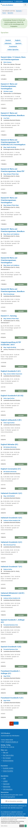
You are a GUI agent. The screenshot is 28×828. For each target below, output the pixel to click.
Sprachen (10, 13)
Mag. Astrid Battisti (9, 496)
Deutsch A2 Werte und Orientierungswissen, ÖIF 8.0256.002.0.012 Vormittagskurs (13, 142)
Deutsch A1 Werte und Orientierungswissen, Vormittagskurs (9, 86)
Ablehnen (22, 826)
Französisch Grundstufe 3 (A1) (12, 698)
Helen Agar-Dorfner (9, 398)
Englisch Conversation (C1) (11, 469)
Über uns (5, 752)
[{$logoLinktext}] (7, 5)
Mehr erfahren (4, 826)
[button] (14, 801)
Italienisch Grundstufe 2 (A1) (11, 493)
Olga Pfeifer (6, 676)
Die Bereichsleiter (8, 760)
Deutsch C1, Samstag (9, 316)
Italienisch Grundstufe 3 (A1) (11, 518)
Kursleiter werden (8, 768)
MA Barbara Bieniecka (9, 447)
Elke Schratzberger (8, 294)
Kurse (4, 13)
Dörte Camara (7, 62)
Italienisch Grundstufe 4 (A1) (11, 542)
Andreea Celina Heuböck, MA (11, 520)
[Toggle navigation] (25, 4)
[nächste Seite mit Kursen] (17, 723)
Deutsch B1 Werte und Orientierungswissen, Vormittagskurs (9, 200)
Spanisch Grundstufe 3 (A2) (11, 647)
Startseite (19, 11)
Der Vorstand (6, 758)
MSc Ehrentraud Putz (9, 545)
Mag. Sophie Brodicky (9, 147)
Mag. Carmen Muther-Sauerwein (12, 374)
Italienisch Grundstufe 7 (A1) (11, 567)
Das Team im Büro (8, 755)
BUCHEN (21, 79)
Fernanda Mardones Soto (10, 625)
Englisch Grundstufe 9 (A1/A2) (12, 396)
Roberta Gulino (7, 569)
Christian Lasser (8, 91)
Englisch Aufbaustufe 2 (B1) (11, 420)
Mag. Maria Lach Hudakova (11, 234)
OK (25, 826)
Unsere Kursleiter (8, 771)
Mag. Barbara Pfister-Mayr (11, 174)
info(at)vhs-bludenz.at (11, 742)
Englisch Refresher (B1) (9, 444)
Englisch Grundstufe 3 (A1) (11, 371)
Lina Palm (6, 118)
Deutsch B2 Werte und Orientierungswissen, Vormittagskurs (9, 260)
